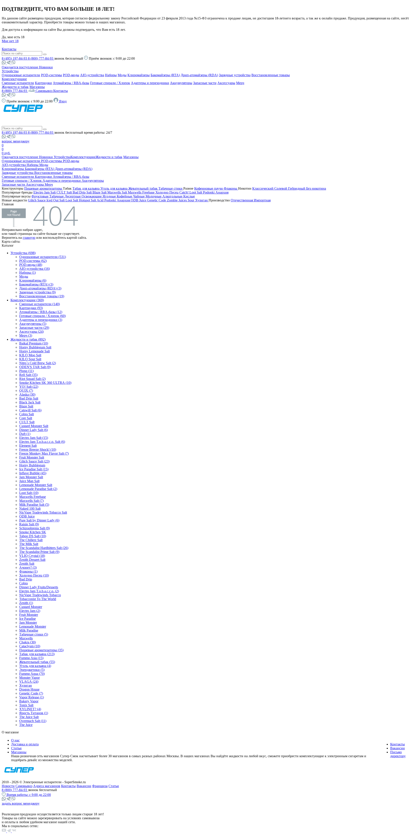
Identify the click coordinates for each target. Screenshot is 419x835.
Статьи (16, 748)
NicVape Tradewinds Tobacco (40, 595)
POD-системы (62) (33, 261)
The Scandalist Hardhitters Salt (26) (43, 548)
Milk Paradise (28, 630)
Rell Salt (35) (28, 375)
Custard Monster (30, 607)
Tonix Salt (26, 705)
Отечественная (242, 200)
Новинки (46, 67)
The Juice (26, 725)
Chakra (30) (27, 642)
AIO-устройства (92, 75)
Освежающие (92, 196)
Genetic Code (157, 200)
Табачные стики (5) (33, 634)
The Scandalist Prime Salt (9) (39, 552)
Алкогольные (172, 196)
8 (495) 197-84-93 (15, 58)
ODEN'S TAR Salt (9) (35, 367)
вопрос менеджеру (15, 141)
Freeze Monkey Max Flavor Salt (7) (44, 453)
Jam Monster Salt (31, 477)
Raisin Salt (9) (29, 524)
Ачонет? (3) (28, 567)
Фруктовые (40, 196)
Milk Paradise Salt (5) (34, 504)
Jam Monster (28, 622)
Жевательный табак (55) (37, 662)
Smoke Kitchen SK (32, 532)
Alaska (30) (27, 394)
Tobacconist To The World (37, 599)
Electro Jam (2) (29, 611)
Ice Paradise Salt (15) (33, 469)
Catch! (184, 192)
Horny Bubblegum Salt (35, 347)
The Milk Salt (28, 544)
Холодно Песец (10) (34, 575)
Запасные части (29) (34, 327)
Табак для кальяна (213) (37, 654)
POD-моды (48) (30, 265)
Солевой (281, 188)
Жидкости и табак (15, 87)
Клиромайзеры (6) (32, 280)
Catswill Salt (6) (30, 410)
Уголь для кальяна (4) (35, 666)
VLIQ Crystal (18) (32, 556)
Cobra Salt (26, 414)
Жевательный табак (143, 188)
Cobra (23, 583)
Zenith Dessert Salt (32, 559)
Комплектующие (14, 79)
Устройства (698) (23, 253)
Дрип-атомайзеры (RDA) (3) (40, 288)
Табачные (57, 196)
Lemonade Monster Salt (35, 485)
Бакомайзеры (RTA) (165, 75)
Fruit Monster (28, 615)
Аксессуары (226, 83)
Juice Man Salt (29, 481)
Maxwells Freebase (141, 192)
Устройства (10, 71)
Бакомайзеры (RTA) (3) (36, 284)
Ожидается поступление (20, 67)
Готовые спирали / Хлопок (110, 83)
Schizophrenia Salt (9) (34, 528)
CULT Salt (65, 192)
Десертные (73, 196)
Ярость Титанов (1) (33, 713)
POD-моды (71, 75)
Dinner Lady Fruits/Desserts (38, 587)
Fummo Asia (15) (31, 658)
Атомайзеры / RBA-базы (71, 83)
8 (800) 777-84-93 (41, 58)
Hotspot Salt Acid (91, 200)
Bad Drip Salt (83, 192)
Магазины (37, 87)
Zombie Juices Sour (181, 200)
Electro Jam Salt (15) (33, 438)
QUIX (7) (26, 390)
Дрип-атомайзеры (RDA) (199, 75)
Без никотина (316, 188)
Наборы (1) (27, 272)
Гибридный (297, 188)
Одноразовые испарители (21, 75)
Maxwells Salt (117, 192)
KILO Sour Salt (30, 359)
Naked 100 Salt (30, 508)
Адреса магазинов (46, 786)
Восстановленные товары (270, 75)
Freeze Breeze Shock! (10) (37, 449)
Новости (8, 786)
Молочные (154, 196)
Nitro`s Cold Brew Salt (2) (37, 363)
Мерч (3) (25, 335)
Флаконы (231, 188)
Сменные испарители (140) (39, 304)
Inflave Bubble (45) (32, 473)
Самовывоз (44, 91)
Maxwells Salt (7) (31, 500)
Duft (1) (24, 434)
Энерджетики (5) (32, 670)
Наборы (111, 75)
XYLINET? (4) (30, 709)
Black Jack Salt (29, 402)
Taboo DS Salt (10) (32, 536)
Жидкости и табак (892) (28, 339)
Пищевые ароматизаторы (43, 188)
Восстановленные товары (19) (41, 296)
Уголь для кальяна (114, 188)
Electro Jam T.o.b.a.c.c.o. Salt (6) (42, 441)
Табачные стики (170, 188)
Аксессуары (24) (31, 331)
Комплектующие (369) (27, 300)
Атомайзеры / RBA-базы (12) (40, 312)
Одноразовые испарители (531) (42, 257)
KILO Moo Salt (30, 355)
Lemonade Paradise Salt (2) (38, 489)
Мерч (240, 83)
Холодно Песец (167, 192)
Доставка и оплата (25, 744)
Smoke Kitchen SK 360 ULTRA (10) (45, 383)
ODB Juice (139, 200)
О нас (15, 740)
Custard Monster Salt (33, 426)
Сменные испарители (18, 83)
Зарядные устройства (235, 75)
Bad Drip (25, 579)
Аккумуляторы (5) (32, 324)
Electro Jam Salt (45, 192)
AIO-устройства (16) (34, 268)
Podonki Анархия (215, 192)
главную (29, 237)
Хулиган (202, 200)
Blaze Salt (100, 192)
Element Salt (28, 445)
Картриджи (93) (31, 308)
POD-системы (51, 75)
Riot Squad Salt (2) (32, 379)
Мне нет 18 (10, 41)
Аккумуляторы (181, 83)
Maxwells (26, 638)
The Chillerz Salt (31, 540)
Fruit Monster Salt (31, 457)
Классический (263, 188)
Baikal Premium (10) (33, 343)
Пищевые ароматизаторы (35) (41, 650)
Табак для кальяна (86, 188)
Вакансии (397, 748)
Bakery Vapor (28, 701)
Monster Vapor (29, 677)
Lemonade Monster (32, 626)
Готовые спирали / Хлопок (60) (42, 316)
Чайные (139, 196)
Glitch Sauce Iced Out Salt (46, 200)
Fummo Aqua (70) (32, 674)
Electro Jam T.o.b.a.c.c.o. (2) (39, 591)
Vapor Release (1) (31, 697)
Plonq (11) (26, 371)
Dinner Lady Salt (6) (33, 430)
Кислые (189, 196)
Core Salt (25, 418)
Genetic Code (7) (31, 693)
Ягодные (110, 196)
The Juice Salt (29, 717)
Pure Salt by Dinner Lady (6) (39, 520)
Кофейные (125, 196)
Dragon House (29, 689)
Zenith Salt (26, 563)
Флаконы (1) (28, 571)
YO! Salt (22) (28, 386)
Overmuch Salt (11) (32, 721)
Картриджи (43, 83)
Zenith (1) (26, 603)
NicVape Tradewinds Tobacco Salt (43, 512)
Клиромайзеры (138, 75)
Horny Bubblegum (32, 465)
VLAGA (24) (28, 681)
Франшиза (100, 786)
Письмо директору (398, 754)
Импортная (262, 200)
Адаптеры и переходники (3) (40, 320)
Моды (122, 75)
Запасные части (204, 83)
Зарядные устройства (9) (37, 292)
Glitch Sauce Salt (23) (34, 461)
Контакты (9, 49)
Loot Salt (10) (28, 493)
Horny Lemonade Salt (34, 351)
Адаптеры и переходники (150, 83)
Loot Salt (196, 192)
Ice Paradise (27, 618)
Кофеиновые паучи (209, 188)
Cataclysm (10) (29, 646)
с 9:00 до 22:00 (29, 795)
